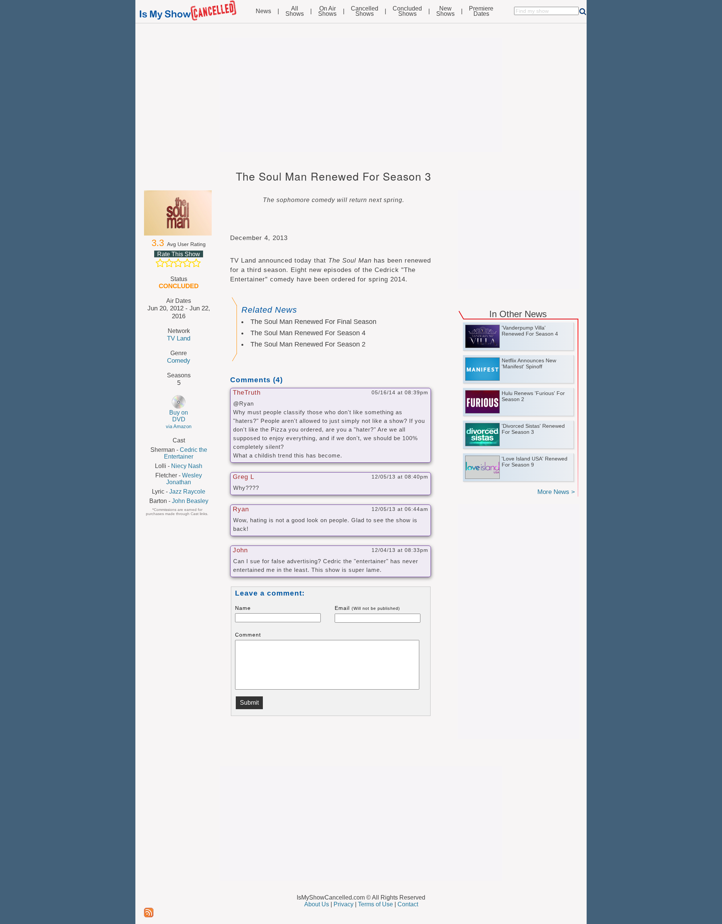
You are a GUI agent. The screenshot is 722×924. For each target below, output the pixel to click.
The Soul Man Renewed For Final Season (313, 321)
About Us (316, 904)
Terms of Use (375, 904)
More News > (556, 491)
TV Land (178, 338)
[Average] (178, 262)
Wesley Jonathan (184, 478)
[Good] (187, 262)
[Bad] (160, 262)
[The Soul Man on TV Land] (178, 213)
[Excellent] (196, 262)
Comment (248, 635)
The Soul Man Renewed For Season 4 (308, 333)
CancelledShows (364, 11)
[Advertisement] (361, 94)
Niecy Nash (186, 466)
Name (243, 608)
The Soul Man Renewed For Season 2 (308, 344)
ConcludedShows (407, 11)
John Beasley (190, 501)
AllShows (294, 11)
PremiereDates (481, 11)
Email (367, 608)
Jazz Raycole (187, 491)
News (263, 11)
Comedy (178, 360)
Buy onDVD (178, 419)
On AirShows (327, 11)
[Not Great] (169, 262)
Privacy (343, 904)
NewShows (445, 11)
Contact (407, 904)
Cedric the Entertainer (185, 453)
